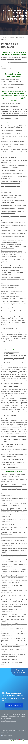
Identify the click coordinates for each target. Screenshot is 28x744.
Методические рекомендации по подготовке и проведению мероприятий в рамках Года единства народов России (14, 303)
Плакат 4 (5, 324)
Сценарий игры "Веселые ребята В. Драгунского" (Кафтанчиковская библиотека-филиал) (14, 633)
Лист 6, (5, 320)
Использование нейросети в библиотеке (12, 208)
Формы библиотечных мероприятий (11, 130)
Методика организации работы (10, 87)
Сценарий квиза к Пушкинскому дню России (14, 230)
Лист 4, (17, 318)
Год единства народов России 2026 (11, 311)
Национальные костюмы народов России (13, 314)
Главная (3, 38)
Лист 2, (8, 318)
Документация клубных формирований (12, 84)
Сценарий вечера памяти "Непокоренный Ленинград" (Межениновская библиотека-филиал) (14, 550)
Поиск (21, 2)
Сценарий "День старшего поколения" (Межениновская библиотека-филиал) (14, 571)
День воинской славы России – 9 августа (13, 233)
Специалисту (10, 38)
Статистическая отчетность (9, 328)
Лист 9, (19, 320)
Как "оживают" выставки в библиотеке (12, 170)
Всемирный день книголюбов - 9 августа (12, 236)
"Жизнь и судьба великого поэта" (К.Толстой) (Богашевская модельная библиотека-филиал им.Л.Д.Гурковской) (14, 510)
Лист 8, (14, 320)
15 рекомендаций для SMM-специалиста (12, 141)
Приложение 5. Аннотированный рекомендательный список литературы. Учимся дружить (12, 279)
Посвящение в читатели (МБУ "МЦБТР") (12, 629)
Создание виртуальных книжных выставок (13, 205)
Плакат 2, (18, 322)
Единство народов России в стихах (11, 308)
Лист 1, (3, 318)
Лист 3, (13, 318)
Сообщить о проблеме (14, 705)
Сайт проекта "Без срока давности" (11, 103)
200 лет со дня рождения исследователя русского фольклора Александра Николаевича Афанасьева (13, 285)
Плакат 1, (12, 322)
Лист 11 (6, 322)
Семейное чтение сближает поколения (12, 173)
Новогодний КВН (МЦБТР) (8, 524)
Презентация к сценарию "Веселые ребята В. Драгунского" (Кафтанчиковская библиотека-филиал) (14, 640)
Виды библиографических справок (11, 133)
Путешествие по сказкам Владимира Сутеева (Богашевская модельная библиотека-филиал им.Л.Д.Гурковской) (14, 538)
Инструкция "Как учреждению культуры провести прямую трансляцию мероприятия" (14, 151)
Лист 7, (10, 320)
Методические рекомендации (9, 106)
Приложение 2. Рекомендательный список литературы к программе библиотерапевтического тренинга (13, 261)
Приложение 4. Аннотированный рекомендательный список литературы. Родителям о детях (12, 272)
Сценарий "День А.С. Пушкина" (10, 659)
